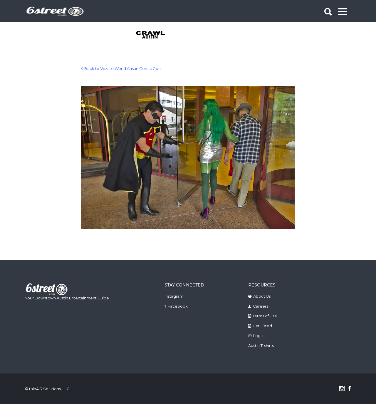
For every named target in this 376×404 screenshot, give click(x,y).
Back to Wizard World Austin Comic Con (122, 68)
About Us (262, 296)
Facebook (178, 306)
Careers (260, 306)
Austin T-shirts (261, 345)
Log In (259, 335)
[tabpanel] (154, 35)
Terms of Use (265, 316)
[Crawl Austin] (154, 35)
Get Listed (262, 325)
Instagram (173, 296)
